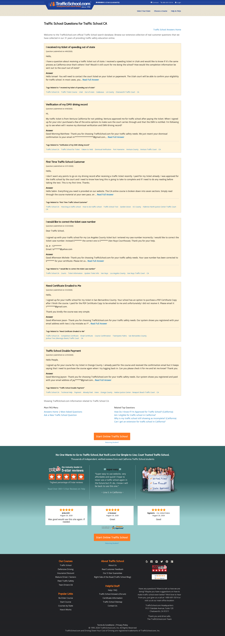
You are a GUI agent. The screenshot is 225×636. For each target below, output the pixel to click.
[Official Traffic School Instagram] (157, 562)
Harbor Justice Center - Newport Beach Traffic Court (134, 392)
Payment (77, 392)
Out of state (89, 92)
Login (178, 2)
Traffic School (65, 565)
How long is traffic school (71, 207)
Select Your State (143, 11)
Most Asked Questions (71, 411)
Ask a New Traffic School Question (60, 415)
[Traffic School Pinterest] (167, 562)
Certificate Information (112, 598)
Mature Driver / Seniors (65, 577)
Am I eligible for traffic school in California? (135, 415)
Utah (81, 92)
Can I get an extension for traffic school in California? (140, 421)
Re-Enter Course (65, 598)
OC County (137, 207)
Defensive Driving (65, 569)
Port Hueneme (118, 149)
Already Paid (88, 392)
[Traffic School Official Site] (70, 5)
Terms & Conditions (106, 625)
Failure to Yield (87, 149)
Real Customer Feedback (112, 569)
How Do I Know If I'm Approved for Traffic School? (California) (143, 411)
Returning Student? (112, 442)
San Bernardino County (137, 336)
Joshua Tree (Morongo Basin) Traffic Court (62, 338)
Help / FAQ (112, 590)
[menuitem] (143, 11)
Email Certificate (86, 336)
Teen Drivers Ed (66, 585)
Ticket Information (75, 273)
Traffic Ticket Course (69, 92)
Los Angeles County (117, 273)
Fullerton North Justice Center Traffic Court (159, 207)
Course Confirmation (103, 336)
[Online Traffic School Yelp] (147, 562)
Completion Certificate (70, 336)
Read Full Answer (90, 79)
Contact (155, 2)
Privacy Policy (122, 625)
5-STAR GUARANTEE (112, 2)
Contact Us (112, 605)
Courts (63, 273)
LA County (110, 92)
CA (138, 92)
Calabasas (100, 92)
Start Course (65, 602)
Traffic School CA (52, 92)
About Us (113, 565)
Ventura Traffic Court (148, 149)
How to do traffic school (92, 207)
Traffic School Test (110, 207)
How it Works (65, 609)
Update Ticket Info (91, 273)
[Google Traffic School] (172, 562)
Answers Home (51, 411)
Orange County (106, 392)
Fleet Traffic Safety (66, 581)
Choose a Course (160, 11)
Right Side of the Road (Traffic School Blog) (112, 577)
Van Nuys (104, 273)
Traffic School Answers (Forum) (112, 594)
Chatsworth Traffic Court (125, 92)
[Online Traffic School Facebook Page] (151, 562)
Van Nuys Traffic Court (136, 273)
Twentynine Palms (120, 336)
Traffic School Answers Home (167, 29)
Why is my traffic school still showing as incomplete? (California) (145, 418)
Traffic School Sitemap (112, 602)
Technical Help (66, 392)
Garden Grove (125, 207)
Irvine (97, 392)
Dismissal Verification (103, 149)
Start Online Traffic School (112, 436)
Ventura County (132, 149)
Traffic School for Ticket (70, 149)
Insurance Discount (65, 573)
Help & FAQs (176, 11)
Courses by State (65, 605)
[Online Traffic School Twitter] (162, 562)
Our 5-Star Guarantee (112, 573)
